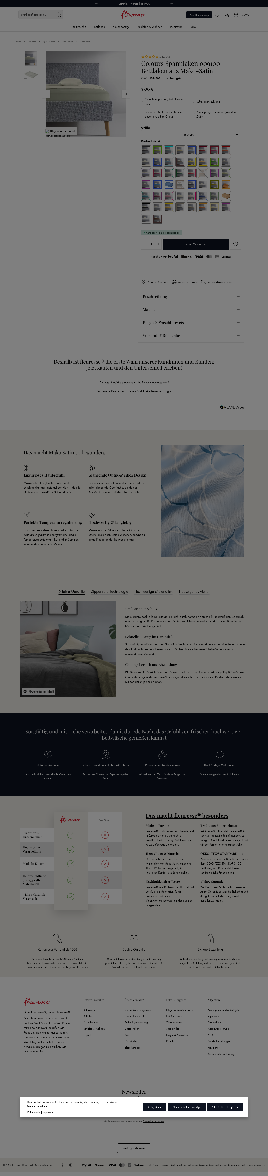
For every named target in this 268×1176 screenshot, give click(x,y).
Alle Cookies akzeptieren (225, 1107)
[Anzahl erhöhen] (158, 244)
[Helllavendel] (146, 173)
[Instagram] (70, 1165)
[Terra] (203, 207)
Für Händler (131, 1041)
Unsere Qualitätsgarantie (138, 1010)
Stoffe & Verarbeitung (136, 1022)
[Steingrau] (180, 207)
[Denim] (157, 162)
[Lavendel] (214, 173)
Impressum (213, 1016)
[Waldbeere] (226, 207)
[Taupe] (192, 207)
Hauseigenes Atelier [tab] (194, 591)
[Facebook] (62, 1165)
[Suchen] (59, 14)
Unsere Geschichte (135, 1016)
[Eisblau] (169, 162)
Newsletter (213, 1047)
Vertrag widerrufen (134, 1148)
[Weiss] (146, 219)
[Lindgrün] (226, 173)
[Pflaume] (157, 196)
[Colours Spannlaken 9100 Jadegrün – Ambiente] (86, 94)
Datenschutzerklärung (153, 1121)
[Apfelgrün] (157, 150)
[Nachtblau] (192, 184)
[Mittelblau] (169, 184)
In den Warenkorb (196, 244)
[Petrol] (146, 196)
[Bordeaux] (203, 150)
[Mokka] (180, 184)
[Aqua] (169, 150)
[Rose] (192, 196)
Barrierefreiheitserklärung (221, 1054)
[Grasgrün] (214, 162)
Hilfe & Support (176, 1000)
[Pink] (169, 196)
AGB (210, 1035)
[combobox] (36, 14)
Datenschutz (214, 1022)
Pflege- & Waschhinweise (179, 1010)
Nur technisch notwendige (187, 1107)
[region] (77, 94)
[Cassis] (214, 150)
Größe (145, 128)
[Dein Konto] (226, 14)
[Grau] (226, 162)
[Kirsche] (192, 173)
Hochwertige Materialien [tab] (153, 591)
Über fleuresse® (134, 1000)
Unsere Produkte (93, 1000)
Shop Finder (172, 1028)
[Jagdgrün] (180, 173)
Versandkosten (199, 1165)
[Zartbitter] (157, 219)
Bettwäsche (89, 1010)
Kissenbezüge (90, 1022)
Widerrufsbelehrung (218, 1028)
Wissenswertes (174, 1022)
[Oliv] (214, 184)
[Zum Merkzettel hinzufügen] (235, 244)
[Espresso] (180, 162)
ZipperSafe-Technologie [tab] (109, 591)
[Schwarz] (146, 207)
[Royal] (203, 196)
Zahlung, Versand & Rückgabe (224, 1010)
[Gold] (203, 162)
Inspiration (88, 1035)
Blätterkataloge (133, 1047)
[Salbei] (214, 196)
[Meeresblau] (157, 184)
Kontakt (170, 1041)
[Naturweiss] (203, 184)
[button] (191, 56)
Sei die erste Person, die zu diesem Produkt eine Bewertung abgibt (134, 391)
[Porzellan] (180, 196)
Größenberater (174, 1016)
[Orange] (226, 184)
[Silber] (157, 207)
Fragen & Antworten (177, 1035)
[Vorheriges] (96, 3)
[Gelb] (192, 162)
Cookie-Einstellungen (219, 1041)
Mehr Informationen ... (39, 1106)
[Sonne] (169, 207)
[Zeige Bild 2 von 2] (88, 130)
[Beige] (180, 150)
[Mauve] (146, 184)
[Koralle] (203, 173)
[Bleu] (192, 150)
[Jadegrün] (169, 173)
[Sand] (226, 196)
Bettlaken (88, 1016)
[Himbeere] (157, 173)
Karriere (129, 1035)
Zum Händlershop (199, 14)
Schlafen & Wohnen (94, 1028)
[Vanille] (214, 207)
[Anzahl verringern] (144, 244)
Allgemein (214, 1000)
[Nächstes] (172, 3)
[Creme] (146, 162)
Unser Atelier (132, 1028)
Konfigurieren (154, 1107)
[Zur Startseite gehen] (134, 14)
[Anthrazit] (146, 150)
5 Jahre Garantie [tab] (72, 591)
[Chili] (226, 150)
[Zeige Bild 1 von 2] (83, 130)
